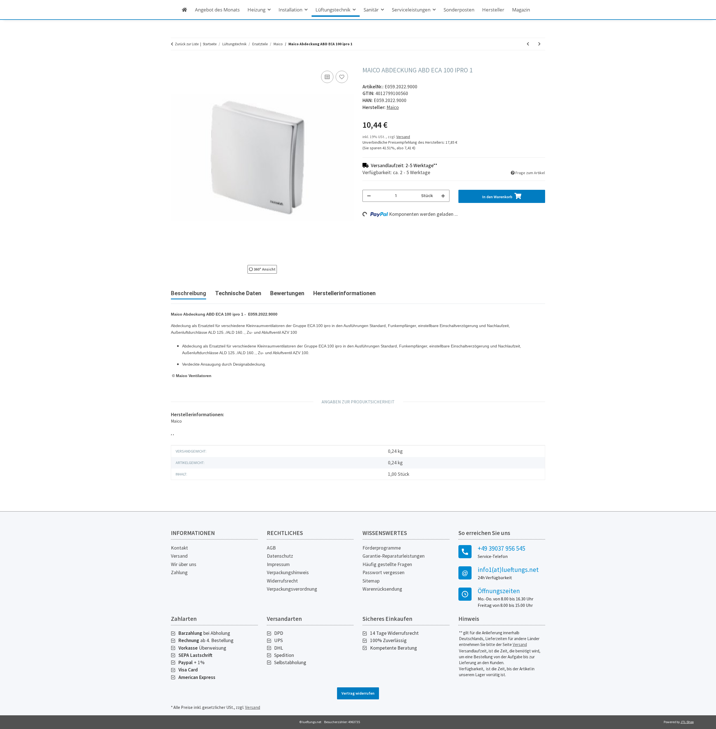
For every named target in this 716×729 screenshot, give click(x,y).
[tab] (238, 295)
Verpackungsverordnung (292, 589)
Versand (403, 136)
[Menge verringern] (369, 196)
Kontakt (179, 548)
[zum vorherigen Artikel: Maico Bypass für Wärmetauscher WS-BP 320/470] (528, 44)
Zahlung (179, 572)
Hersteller (493, 9)
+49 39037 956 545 (501, 548)
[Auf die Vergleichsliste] (327, 77)
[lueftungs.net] (184, 10)
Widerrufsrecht (282, 581)
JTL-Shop (687, 722)
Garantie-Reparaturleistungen (393, 556)
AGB (271, 548)
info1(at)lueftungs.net (508, 570)
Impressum (278, 564)
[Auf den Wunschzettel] (342, 77)
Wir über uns (183, 564)
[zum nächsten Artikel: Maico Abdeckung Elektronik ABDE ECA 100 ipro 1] (539, 44)
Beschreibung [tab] (188, 293)
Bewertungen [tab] (287, 293)
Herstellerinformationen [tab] (344, 293)
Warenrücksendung (382, 589)
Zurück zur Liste (187, 44)
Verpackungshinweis (288, 572)
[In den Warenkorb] (175, 63)
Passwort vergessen (383, 572)
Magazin (521, 9)
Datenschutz (280, 556)
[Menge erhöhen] (443, 196)
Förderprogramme (381, 548)
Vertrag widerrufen (358, 693)
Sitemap (371, 581)
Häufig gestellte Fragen (387, 564)
